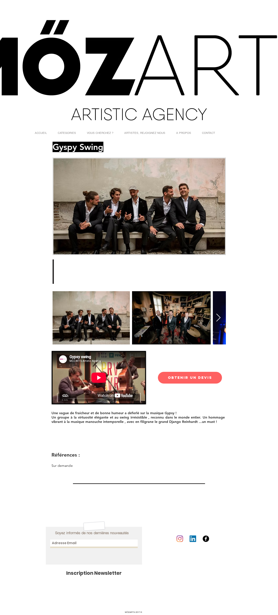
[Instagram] (180, 538)
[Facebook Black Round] (206, 538)
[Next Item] (218, 318)
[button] (66, 133)
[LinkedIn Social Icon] (193, 538)
